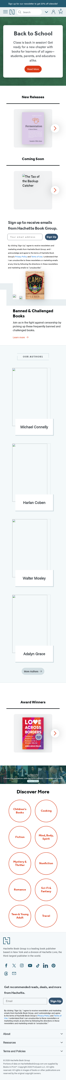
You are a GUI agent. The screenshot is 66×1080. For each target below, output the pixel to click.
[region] (33, 128)
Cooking (46, 810)
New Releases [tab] (33, 97)
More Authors (31, 671)
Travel (46, 916)
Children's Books (19, 810)
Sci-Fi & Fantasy (46, 889)
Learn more (19, 337)
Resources (9, 1042)
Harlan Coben (34, 502)
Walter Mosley (34, 578)
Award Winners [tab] (33, 702)
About (6, 1034)
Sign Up (51, 236)
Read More (33, 69)
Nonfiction (46, 863)
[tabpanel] (33, 128)
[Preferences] (46, 12)
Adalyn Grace (34, 653)
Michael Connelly (34, 426)
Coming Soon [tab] (33, 159)
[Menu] (5, 11)
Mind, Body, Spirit (46, 837)
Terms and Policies (14, 1051)
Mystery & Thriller (20, 863)
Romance (20, 889)
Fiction (20, 837)
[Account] (53, 12)
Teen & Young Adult (20, 916)
